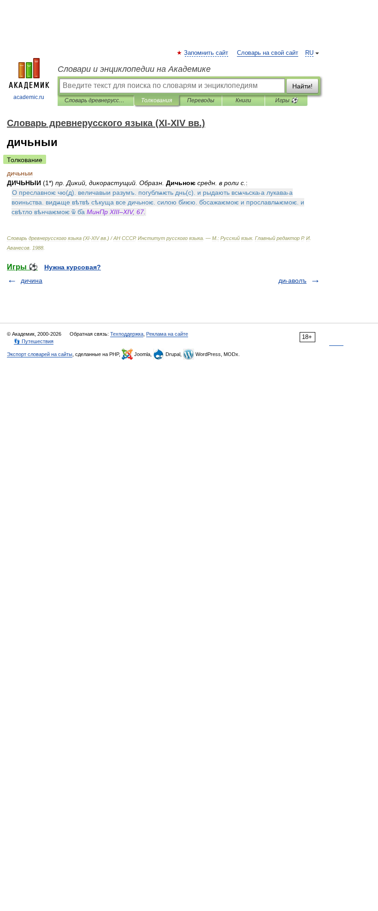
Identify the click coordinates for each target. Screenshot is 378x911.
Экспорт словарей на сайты (39, 354)
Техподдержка (126, 334)
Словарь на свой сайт (267, 53)
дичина (31, 280)
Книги (243, 100)
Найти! (302, 86)
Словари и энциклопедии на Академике (134, 69)
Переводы (200, 100)
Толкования (156, 100)
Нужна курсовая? (72, 267)
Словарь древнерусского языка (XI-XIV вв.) (96, 100)
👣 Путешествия (33, 341)
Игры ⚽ (286, 100)
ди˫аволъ (292, 280)
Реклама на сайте (167, 334)
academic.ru (28, 97)
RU (309, 53)
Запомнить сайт (206, 53)
